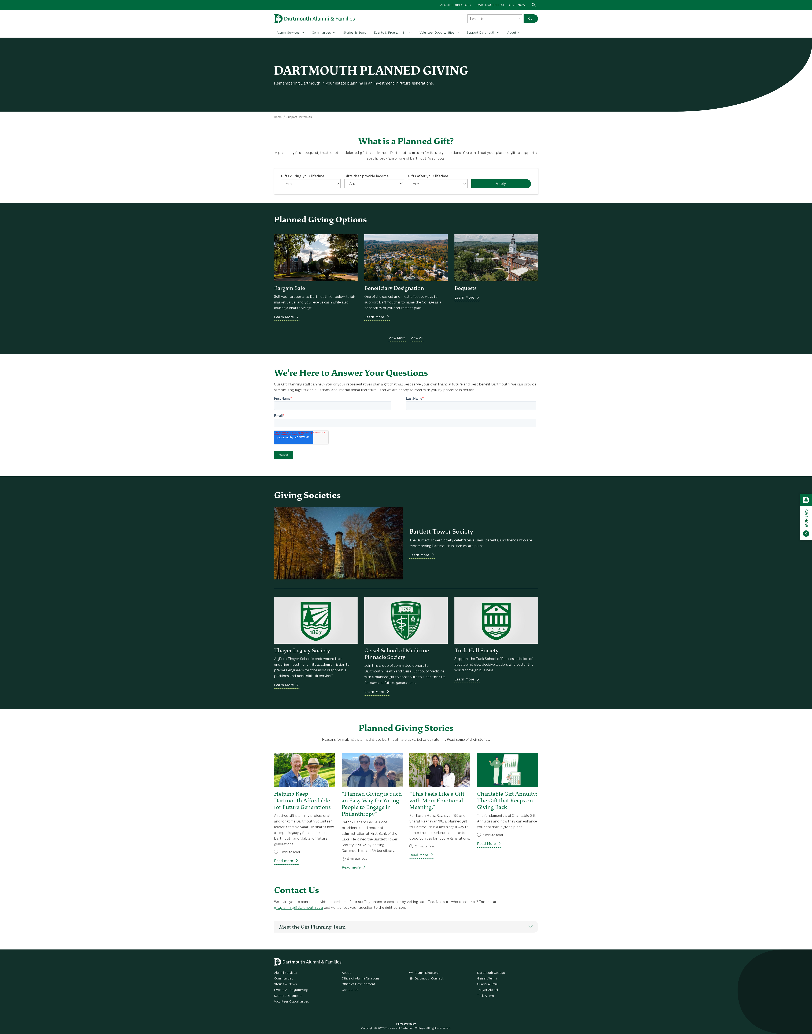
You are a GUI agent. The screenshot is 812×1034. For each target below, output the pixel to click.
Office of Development (358, 984)
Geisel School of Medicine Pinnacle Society (396, 654)
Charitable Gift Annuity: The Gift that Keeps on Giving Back (507, 800)
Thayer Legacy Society (302, 650)
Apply (501, 184)
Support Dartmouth (481, 32)
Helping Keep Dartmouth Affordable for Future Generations (302, 800)
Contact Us (350, 990)
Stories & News (354, 32)
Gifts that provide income (366, 176)
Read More (418, 855)
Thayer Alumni (487, 990)
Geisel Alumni (487, 978)
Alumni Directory (426, 973)
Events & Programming (391, 32)
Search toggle (533, 5)
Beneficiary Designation (394, 288)
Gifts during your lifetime (302, 176)
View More (397, 338)
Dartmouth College (491, 973)
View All (417, 338)
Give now (517, 5)
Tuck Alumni (485, 996)
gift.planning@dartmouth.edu (298, 908)
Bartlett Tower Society (441, 531)
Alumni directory (455, 5)
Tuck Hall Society (476, 650)
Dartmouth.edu (490, 5)
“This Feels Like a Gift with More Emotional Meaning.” (436, 800)
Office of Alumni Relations (361, 978)
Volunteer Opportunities (437, 32)
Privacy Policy (406, 1023)
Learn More (284, 317)
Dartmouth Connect (428, 978)
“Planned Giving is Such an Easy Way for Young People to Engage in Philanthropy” (372, 803)
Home (278, 117)
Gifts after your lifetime (428, 176)
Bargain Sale (289, 288)
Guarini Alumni (487, 984)
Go (530, 18)
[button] (406, 927)
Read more (283, 861)
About (512, 32)
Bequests (465, 288)
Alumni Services (288, 32)
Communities (322, 32)
